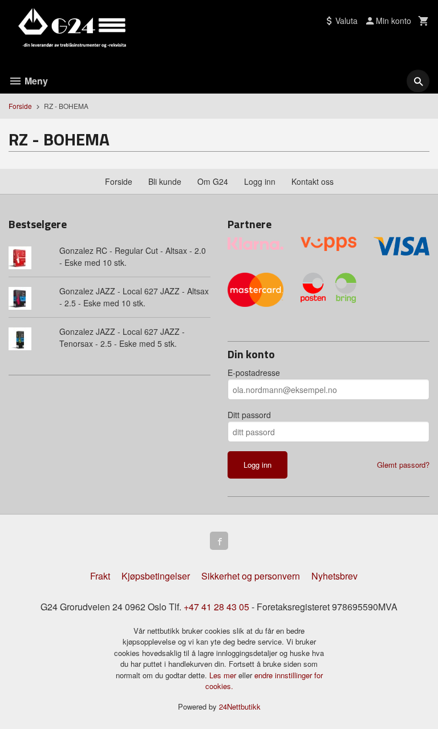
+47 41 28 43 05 (216, 606)
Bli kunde (164, 181)
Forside (20, 106)
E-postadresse (254, 372)
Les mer (223, 675)
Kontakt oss (312, 181)
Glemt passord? (403, 464)
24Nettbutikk (240, 706)
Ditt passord (249, 414)
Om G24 (212, 181)
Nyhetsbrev (334, 575)
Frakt (100, 575)
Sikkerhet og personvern (250, 575)
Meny (35, 80)
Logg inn (259, 181)
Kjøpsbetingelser (155, 575)
